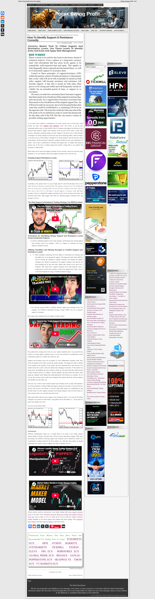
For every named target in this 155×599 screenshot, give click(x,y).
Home (29, 35)
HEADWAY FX (63, 559)
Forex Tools (42, 30)
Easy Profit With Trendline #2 (95, 326)
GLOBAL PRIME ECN (41, 555)
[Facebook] (2, 13)
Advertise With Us (42, 5)
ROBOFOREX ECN (68, 551)
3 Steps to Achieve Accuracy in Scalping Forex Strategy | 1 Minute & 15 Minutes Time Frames (96, 364)
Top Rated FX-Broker (105, 30)
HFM (46, 543)
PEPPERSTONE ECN (40, 559)
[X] (2, 26)
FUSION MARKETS (66, 543)
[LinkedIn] (2, 21)
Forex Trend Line (92, 333)
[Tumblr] (2, 30)
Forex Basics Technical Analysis (118, 329)
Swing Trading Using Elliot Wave (96, 357)
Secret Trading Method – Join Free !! (83, 5)
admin (58, 42)
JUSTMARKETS (38, 547)
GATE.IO (75, 555)
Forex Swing (85, 30)
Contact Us (53, 5)
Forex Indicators (45, 35)
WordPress (110, 595)
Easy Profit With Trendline (94, 359)
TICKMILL (58, 547)
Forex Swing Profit (77, 14)
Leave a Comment (78, 42)
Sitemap (99, 5)
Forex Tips (94, 30)
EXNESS (75, 547)
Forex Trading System (54, 30)
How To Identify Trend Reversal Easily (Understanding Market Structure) (118, 321)
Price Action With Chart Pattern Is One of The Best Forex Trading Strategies (96, 322)
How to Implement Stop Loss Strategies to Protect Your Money (117, 311)
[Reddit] (2, 17)
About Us (31, 5)
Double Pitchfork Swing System (96, 308)
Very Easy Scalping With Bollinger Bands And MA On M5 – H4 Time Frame (96, 384)
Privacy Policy (64, 5)
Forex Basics (32, 30)
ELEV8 (34, 551)
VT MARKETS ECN (47, 563)
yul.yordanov (123, 595)
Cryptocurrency (119, 30)
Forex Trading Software (75, 575)
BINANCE (61, 555)
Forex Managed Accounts (71, 30)
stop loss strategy (48, 522)
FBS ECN (47, 551)
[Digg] (2, 34)
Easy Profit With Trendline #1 (95, 318)
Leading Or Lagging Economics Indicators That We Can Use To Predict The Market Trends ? (118, 275)
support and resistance (51, 126)
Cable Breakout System (93, 343)
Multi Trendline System (35, 575)
